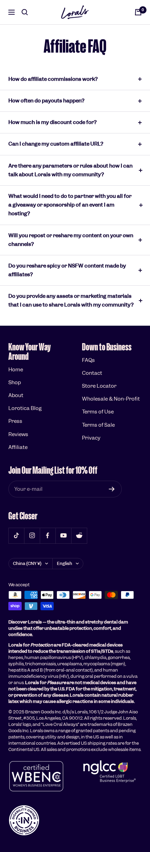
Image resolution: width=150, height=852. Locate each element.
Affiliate (18, 447)
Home (15, 369)
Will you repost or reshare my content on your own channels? (70, 240)
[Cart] (138, 12)
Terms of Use (98, 411)
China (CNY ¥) (27, 563)
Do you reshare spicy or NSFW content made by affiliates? (67, 270)
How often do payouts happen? (46, 100)
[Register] (112, 489)
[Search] (25, 12)
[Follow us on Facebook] (47, 535)
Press (15, 421)
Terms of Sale (98, 424)
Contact (92, 373)
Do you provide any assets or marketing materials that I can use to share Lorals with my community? (71, 300)
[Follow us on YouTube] (63, 535)
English (64, 563)
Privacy (91, 437)
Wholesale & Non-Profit (111, 398)
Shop (14, 382)
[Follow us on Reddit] (79, 535)
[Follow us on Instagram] (32, 535)
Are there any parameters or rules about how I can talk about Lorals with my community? (70, 170)
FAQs (88, 360)
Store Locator (99, 385)
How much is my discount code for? (52, 122)
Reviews (18, 434)
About (15, 395)
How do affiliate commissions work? (53, 79)
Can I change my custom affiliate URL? (55, 143)
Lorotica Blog (25, 408)
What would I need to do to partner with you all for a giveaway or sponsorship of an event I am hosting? (70, 205)
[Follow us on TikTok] (16, 535)
